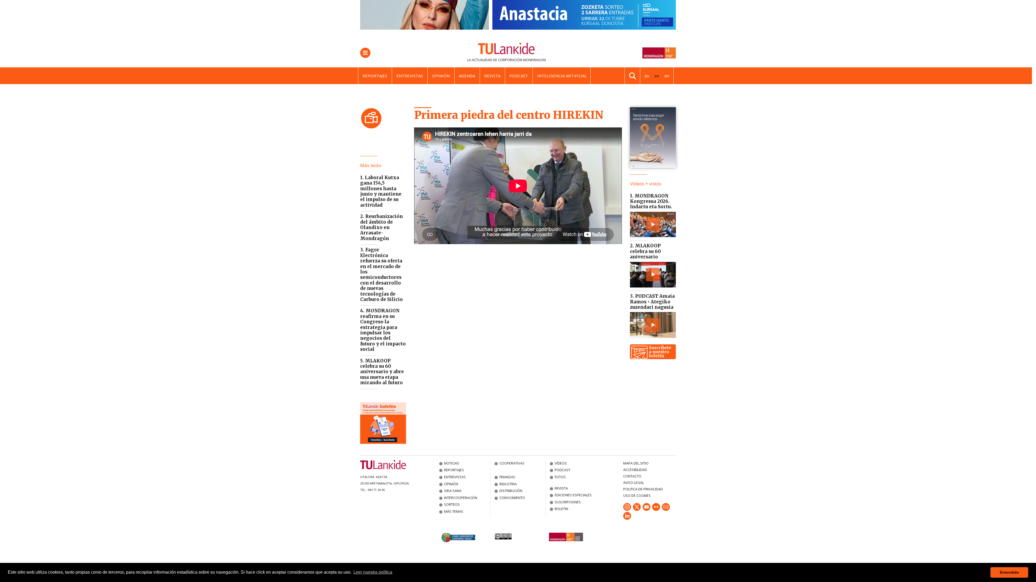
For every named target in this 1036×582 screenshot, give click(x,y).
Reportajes (375, 75)
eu (647, 75)
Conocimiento (512, 497)
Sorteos (452, 504)
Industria (508, 483)
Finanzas (507, 476)
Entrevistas (409, 75)
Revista (492, 75)
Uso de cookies (637, 495)
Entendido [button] (1009, 572)
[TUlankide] (506, 50)
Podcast (518, 75)
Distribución (510, 490)
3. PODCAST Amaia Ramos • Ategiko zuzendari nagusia (652, 301)
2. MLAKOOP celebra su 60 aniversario (645, 251)
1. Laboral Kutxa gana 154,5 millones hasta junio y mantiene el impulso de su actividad (380, 191)
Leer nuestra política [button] (372, 572)
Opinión (441, 75)
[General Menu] (365, 53)
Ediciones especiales (573, 495)
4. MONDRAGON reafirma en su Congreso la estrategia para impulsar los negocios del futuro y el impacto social (383, 330)
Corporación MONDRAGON (522, 59)
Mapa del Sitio (636, 463)
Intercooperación (460, 497)
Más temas (453, 511)
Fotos (560, 476)
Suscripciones (568, 502)
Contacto (632, 476)
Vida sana (452, 490)
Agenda (467, 75)
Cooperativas (511, 463)
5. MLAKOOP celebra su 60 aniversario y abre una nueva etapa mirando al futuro (382, 372)
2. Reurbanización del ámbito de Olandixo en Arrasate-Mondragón (381, 227)
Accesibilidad (635, 469)
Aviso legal (633, 482)
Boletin (561, 508)
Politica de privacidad (643, 489)
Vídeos (561, 463)
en (666, 75)
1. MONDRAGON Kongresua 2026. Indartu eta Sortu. (651, 201)
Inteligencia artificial (562, 75)
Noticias (451, 463)
